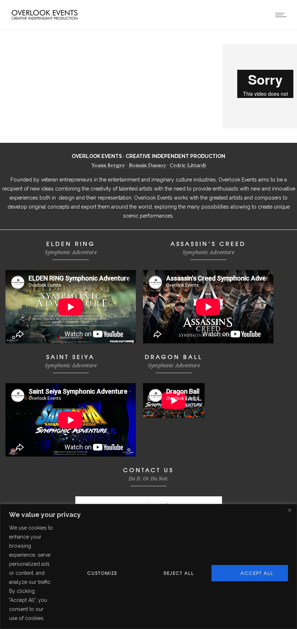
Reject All (179, 573)
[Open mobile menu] (282, 15)
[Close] (289, 510)
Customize (102, 573)
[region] (148, 566)
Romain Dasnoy (147, 165)
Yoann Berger (108, 165)
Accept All (256, 573)
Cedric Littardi (188, 165)
